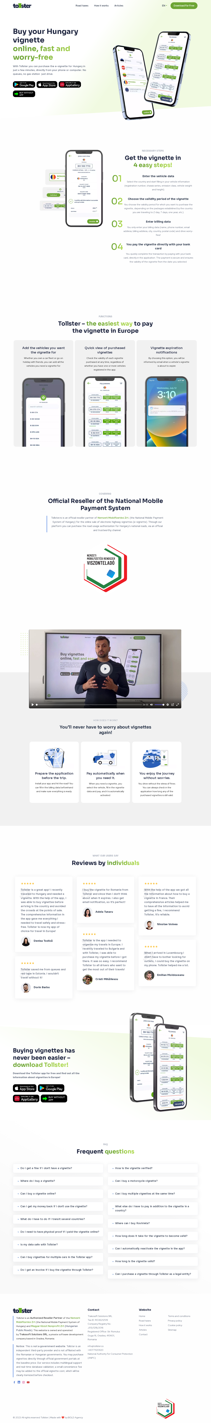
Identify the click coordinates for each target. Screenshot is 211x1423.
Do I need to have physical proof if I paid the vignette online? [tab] (59, 1231)
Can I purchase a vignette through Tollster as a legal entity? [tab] (153, 1274)
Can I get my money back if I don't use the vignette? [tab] (53, 1206)
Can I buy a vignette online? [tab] (38, 1193)
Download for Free (184, 5)
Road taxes (82, 5)
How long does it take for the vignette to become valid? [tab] (151, 1236)
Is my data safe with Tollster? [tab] (39, 1244)
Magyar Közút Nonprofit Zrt (47, 1326)
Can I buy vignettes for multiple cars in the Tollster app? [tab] (56, 1257)
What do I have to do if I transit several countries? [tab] (52, 1219)
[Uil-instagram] (23, 1382)
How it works (101, 5)
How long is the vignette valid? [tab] (135, 1261)
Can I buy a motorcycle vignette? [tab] (136, 1180)
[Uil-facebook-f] (14, 1382)
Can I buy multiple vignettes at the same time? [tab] (145, 1193)
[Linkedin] (19, 1382)
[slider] (89, 704)
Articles (118, 5)
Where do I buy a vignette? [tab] (37, 1180)
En (163, 5)
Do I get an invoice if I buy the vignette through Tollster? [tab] (56, 1269)
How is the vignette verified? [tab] (133, 1168)
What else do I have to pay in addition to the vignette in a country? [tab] (152, 1208)
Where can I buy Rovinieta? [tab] (132, 1223)
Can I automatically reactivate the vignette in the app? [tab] (150, 1248)
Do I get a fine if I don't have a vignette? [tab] (46, 1168)
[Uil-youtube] (28, 1382)
